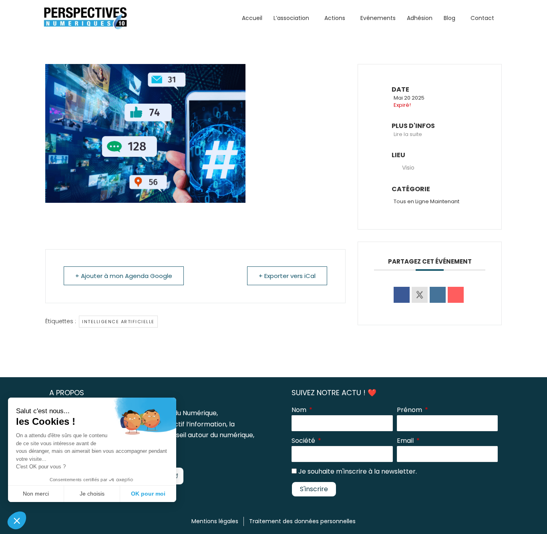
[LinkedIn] (438, 295)
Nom (300, 409)
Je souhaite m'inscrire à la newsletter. (357, 471)
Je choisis (92, 493)
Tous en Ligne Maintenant (426, 201)
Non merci (36, 493)
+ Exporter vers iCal (287, 276)
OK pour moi (148, 493)
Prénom (410, 409)
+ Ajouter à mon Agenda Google (123, 276)
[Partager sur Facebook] (402, 295)
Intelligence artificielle (118, 321)
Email (406, 440)
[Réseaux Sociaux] (420, 295)
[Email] (456, 295)
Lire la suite (408, 134)
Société (304, 440)
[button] (16, 520)
